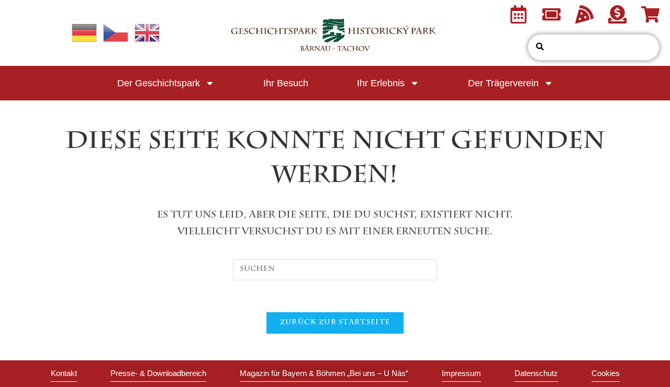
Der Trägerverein (503, 83)
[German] (85, 34)
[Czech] (116, 34)
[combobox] (594, 47)
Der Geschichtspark (158, 83)
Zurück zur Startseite (335, 323)
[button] (605, 374)
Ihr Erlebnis (381, 83)
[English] (148, 34)
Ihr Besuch (285, 83)
